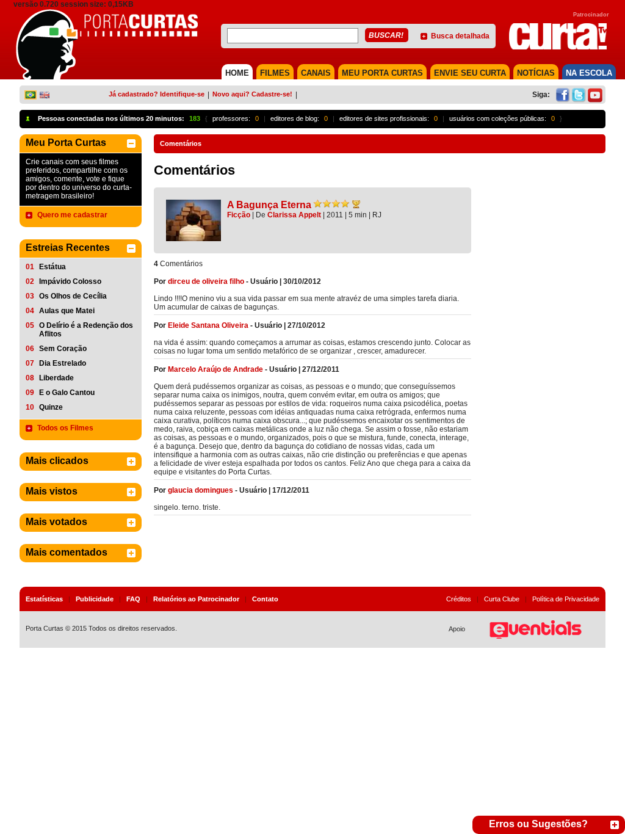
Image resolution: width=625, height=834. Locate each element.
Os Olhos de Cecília (73, 296)
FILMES (275, 73)
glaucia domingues (200, 490)
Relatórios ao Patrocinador (196, 599)
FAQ (133, 599)
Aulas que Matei (67, 310)
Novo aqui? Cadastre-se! (252, 94)
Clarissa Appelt (294, 215)
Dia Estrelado (62, 363)
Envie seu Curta (470, 73)
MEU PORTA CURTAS (382, 73)
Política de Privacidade (565, 599)
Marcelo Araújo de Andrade (215, 369)
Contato (265, 599)
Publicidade (95, 599)
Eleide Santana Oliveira (208, 325)
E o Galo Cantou (67, 392)
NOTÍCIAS (536, 73)
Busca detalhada (460, 36)
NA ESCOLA (589, 73)
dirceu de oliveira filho (206, 281)
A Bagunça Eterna (269, 205)
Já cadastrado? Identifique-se (156, 94)
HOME (237, 73)
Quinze (51, 407)
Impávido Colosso (70, 281)
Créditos (458, 599)
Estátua (52, 267)
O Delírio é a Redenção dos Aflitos (86, 329)
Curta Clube (501, 599)
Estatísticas (44, 599)
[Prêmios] (356, 204)
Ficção (238, 215)
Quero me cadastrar (72, 215)
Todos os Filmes (65, 428)
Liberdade (56, 378)
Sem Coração (63, 348)
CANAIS (316, 73)
